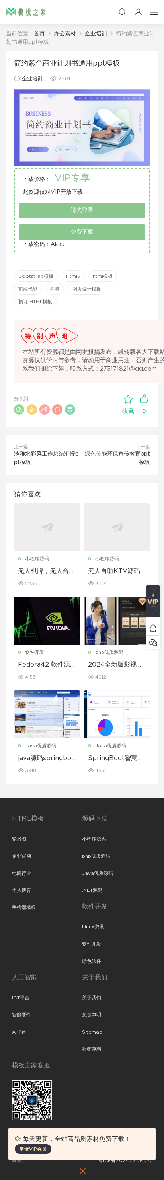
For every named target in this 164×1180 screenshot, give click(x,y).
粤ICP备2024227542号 (125, 1160)
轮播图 (19, 839)
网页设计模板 (86, 289)
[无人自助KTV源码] (117, 527)
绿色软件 (91, 961)
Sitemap (92, 1032)
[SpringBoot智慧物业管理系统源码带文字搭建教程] (117, 714)
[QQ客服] (153, 628)
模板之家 (26, 12)
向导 (55, 289)
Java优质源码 (40, 745)
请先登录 (82, 210)
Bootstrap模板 (35, 276)
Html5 (73, 276)
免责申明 (91, 1014)
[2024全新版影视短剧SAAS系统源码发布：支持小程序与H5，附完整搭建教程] (117, 621)
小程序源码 (37, 558)
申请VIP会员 (33, 1149)
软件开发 (34, 652)
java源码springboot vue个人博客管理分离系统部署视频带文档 (46, 758)
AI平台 (19, 1032)
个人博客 (21, 890)
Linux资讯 (93, 926)
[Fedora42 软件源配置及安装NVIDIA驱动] (47, 621)
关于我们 (91, 997)
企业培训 (32, 79)
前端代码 (27, 289)
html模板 (103, 276)
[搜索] (122, 11)
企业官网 (21, 856)
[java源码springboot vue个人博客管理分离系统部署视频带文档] (47, 714)
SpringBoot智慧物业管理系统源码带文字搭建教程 (116, 758)
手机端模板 (24, 907)
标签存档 (91, 1049)
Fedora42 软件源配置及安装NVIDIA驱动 (46, 665)
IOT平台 (20, 997)
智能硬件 (21, 1014)
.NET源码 (92, 890)
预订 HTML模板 (35, 301)
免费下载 (82, 232)
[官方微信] (153, 642)
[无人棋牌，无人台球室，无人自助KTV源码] (47, 527)
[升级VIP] (153, 603)
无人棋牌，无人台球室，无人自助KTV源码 (46, 571)
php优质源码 (109, 652)
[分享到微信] (19, 409)
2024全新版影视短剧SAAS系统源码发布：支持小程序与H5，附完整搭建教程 (116, 665)
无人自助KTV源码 (114, 571)
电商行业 (21, 873)
